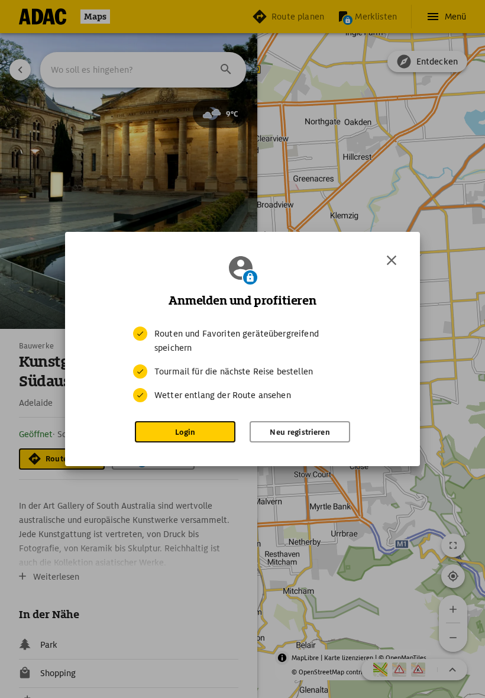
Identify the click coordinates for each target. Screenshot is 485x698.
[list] (242, 364)
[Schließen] (391, 260)
